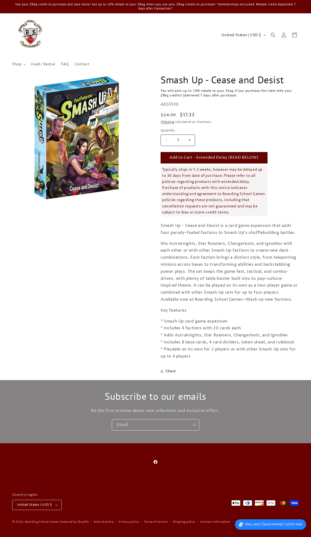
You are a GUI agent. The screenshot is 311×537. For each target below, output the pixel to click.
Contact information (215, 522)
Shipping (167, 122)
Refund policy (104, 522)
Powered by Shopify (74, 522)
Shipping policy (184, 522)
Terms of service (156, 522)
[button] (18, 64)
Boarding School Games (42, 522)
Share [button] (170, 371)
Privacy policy (129, 522)
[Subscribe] (193, 425)
